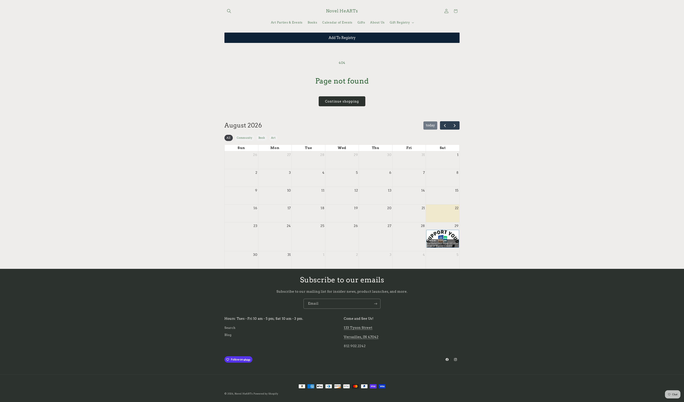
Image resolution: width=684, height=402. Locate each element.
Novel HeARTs (244, 393)
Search (229, 328)
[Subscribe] (375, 304)
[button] (229, 11)
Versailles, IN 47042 (361, 337)
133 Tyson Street (358, 328)
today (430, 125)
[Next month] (455, 125)
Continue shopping (342, 101)
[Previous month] (445, 125)
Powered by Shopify (265, 393)
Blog (228, 335)
